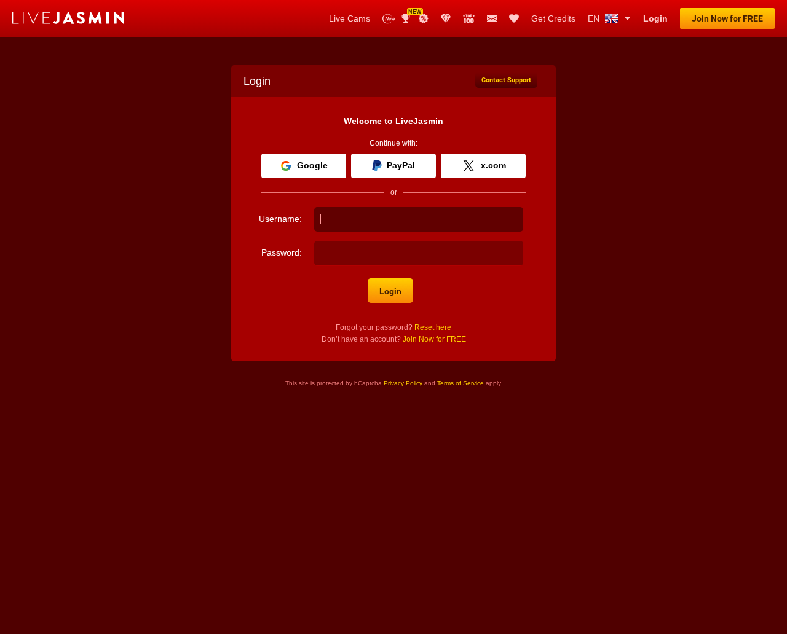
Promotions (424, 18)
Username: (280, 219)
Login (655, 18)
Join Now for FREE (727, 18)
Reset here (432, 327)
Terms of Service (460, 383)
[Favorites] (514, 18)
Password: (281, 252)
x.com (493, 165)
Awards (410, 14)
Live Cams (349, 18)
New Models (388, 18)
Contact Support (506, 80)
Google (312, 165)
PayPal (401, 165)
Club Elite (446, 18)
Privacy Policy (403, 383)
